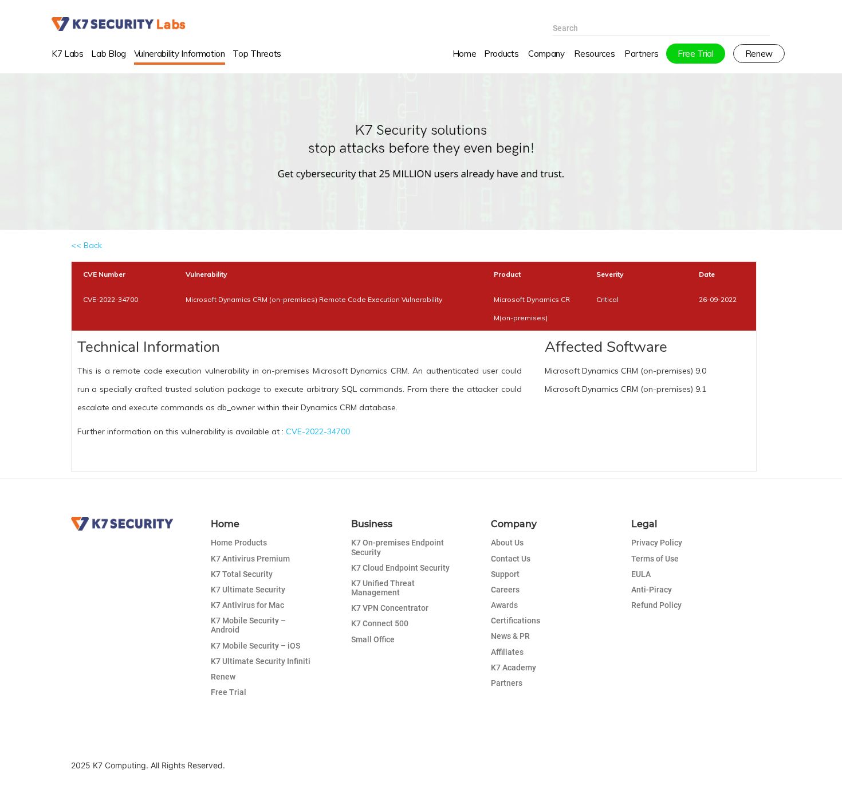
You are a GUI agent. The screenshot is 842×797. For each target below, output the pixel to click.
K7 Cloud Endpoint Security (400, 567)
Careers (505, 589)
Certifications (515, 620)
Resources (594, 53)
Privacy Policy (656, 542)
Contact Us (510, 558)
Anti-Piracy (651, 589)
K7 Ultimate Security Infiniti (260, 661)
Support (505, 574)
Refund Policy (656, 605)
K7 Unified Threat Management (383, 588)
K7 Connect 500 (379, 623)
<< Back (86, 245)
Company (546, 53)
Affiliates (507, 652)
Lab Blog (108, 53)
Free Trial (228, 692)
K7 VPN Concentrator (389, 608)
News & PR (510, 636)
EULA (641, 574)
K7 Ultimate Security (248, 589)
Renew (223, 676)
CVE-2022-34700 (318, 431)
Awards (504, 605)
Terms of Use (655, 558)
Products (501, 53)
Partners (506, 683)
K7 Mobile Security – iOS (255, 645)
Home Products (239, 542)
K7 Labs (68, 53)
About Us (507, 542)
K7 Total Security (242, 574)
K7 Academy (513, 667)
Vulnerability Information (179, 53)
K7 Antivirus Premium (250, 558)
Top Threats (257, 53)
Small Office (373, 639)
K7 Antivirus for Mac (247, 605)
